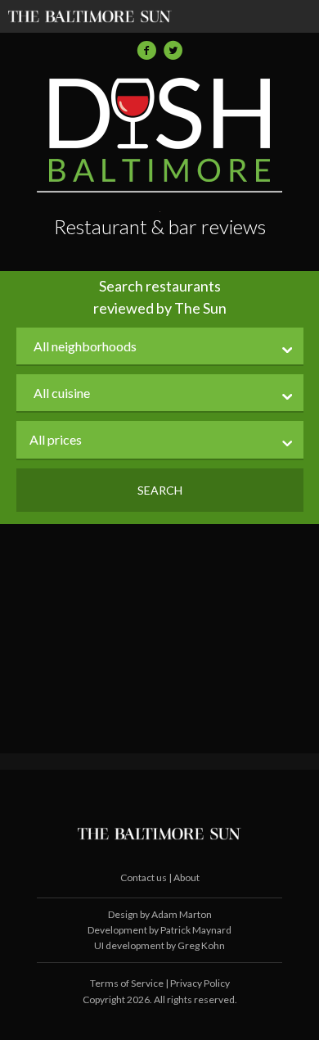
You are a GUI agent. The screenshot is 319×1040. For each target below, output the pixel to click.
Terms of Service (127, 983)
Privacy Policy (200, 983)
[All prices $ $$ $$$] (159, 440)
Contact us (144, 877)
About (186, 877)
